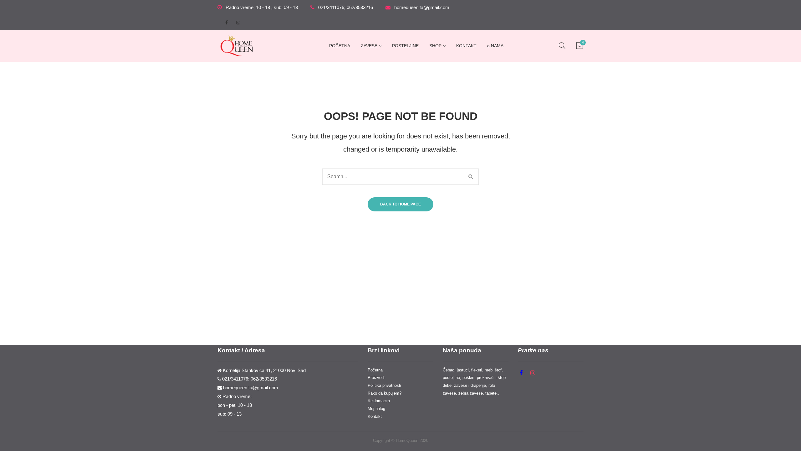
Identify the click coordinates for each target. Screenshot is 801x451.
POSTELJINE (405, 45)
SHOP (435, 45)
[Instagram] (238, 22)
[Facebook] (226, 22)
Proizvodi (376, 377)
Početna (375, 370)
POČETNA (339, 45)
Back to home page (400, 204)
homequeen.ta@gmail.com (421, 7)
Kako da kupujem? (384, 393)
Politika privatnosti (384, 385)
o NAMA (495, 45)
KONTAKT (466, 45)
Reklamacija (379, 400)
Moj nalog (376, 408)
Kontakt (375, 416)
